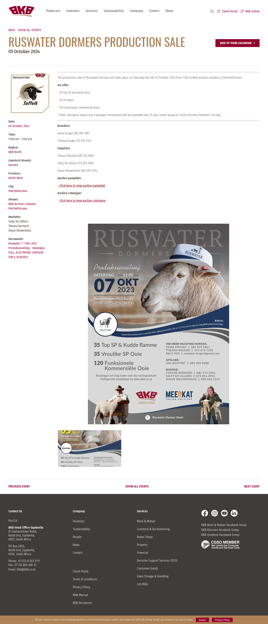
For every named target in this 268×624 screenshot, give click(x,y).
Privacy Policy (81, 587)
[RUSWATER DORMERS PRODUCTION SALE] (89, 448)
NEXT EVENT (252, 486)
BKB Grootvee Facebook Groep (220, 535)
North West (15, 178)
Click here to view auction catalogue (83, 200)
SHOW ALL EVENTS (29, 30)
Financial (142, 553)
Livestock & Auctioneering (153, 529)
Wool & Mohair (146, 521)
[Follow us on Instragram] (214, 513)
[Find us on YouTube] (224, 513)
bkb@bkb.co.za (26, 569)
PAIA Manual (80, 595)
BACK (11, 30)
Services (92, 11)
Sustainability (114, 11)
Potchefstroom (17, 191)
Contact (77, 553)
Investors (73, 11)
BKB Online (252, 11)
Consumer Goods (147, 568)
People (77, 537)
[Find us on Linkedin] (234, 513)
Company (136, 11)
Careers (154, 11)
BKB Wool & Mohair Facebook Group (223, 525)
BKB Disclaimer (82, 603)
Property (142, 545)
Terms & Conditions (85, 579)
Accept (202, 619)
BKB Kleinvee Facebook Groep (220, 530)
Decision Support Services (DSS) (157, 560)
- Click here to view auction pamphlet (81, 185)
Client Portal (230, 11)
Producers (53, 11)
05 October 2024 (18, 126)
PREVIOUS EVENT (19, 486)
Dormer (13, 165)
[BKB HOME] (21, 11)
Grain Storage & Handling (152, 576)
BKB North (15, 152)
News (169, 11)
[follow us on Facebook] (204, 513)
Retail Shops (145, 537)
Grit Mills (142, 584)
